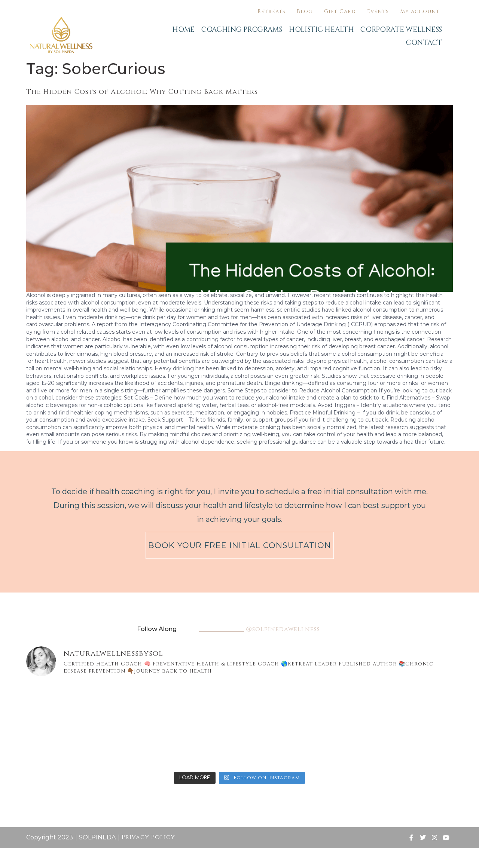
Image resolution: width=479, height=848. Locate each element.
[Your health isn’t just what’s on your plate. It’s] (60, 746)
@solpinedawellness (283, 629)
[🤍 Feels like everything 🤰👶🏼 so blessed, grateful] (275, 704)
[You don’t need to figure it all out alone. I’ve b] (347, 704)
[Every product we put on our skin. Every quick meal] (419, 704)
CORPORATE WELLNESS (401, 29)
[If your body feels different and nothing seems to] (419, 746)
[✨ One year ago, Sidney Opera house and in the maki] (60, 704)
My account (420, 11)
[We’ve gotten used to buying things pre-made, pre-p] (132, 746)
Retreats (271, 11)
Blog (305, 11)
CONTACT (424, 43)
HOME (183, 29)
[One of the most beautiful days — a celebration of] (204, 704)
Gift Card (340, 11)
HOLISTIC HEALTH (321, 29)
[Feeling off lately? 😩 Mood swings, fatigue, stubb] (347, 746)
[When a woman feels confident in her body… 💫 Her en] (204, 746)
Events (378, 11)
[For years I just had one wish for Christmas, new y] (132, 704)
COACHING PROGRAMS (241, 29)
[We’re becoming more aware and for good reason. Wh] (275, 746)
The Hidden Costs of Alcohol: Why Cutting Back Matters (142, 92)
